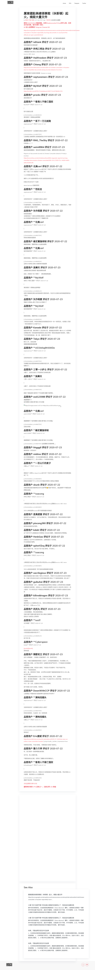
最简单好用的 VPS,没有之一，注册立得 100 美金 (40, 787)
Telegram (76, 3)
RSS (70, 3)
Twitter (84, 3)
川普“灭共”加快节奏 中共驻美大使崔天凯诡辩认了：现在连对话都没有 (51, 905)
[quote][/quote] (28, 648)
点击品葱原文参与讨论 (30, 783)
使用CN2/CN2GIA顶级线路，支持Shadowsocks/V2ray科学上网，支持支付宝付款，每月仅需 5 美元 (47, 24)
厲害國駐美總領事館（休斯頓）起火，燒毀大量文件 (45, 895)
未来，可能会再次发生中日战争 (38, 931)
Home (64, 3)
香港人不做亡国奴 (29, 20)
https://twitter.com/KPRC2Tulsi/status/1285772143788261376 (43, 91)
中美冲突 (48, 20)
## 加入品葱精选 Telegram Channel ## (37, 27)
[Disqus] (47, 819)
